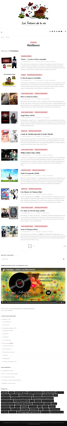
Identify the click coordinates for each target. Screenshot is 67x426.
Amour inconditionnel (35, 392)
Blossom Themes (49, 422)
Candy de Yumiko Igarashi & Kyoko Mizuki (37, 134)
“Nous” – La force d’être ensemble (33, 59)
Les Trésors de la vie (33, 23)
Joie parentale (5, 406)
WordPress (61, 422)
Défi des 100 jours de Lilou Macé (21, 398)
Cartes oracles (37, 395)
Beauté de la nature (60, 392)
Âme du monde (45, 412)
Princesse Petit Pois (26, 61)
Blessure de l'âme (26, 395)
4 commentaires (45, 98)
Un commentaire (46, 136)
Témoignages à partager (34, 74)
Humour (47, 404)
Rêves (40, 409)
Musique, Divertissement (9, 361)
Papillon (24, 406)
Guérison (38, 401)
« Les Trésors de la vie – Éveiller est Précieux (23, 308)
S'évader (5, 337)
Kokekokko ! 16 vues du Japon (9, 383)
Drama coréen (6, 398)
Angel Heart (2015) (28, 115)
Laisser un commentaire (50, 61)
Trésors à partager (40, 93)
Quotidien (52, 406)
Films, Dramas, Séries (27, 93)
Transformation (12, 412)
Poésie (39, 406)
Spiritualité (46, 409)
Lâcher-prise (17, 406)
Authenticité (49, 392)
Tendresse (5, 412)
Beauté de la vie (5, 395)
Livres (4, 355)
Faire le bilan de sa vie (7, 401)
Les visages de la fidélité (7, 370)
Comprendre (6, 321)
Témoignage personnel (28, 412)
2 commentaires (45, 117)
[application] (33, 286)
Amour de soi (20, 393)
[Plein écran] (63, 302)
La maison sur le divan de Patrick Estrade (11, 380)
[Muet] (61, 302)
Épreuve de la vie (57, 412)
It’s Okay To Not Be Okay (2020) (33, 211)
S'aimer (23, 74)
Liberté (12, 406)
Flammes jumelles (22, 401)
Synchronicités (54, 409)
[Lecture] (2, 302)
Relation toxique (16, 409)
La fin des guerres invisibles (31, 78)
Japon (54, 404)
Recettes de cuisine (6, 409)
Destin (55, 395)
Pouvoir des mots (33, 406)
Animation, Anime (26, 170)
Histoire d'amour (8, 404)
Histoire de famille (23, 404)
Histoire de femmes (38, 403)
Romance (25, 409)
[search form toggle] (65, 31)
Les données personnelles (34, 424)
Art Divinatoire (6, 349)
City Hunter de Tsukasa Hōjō (31, 192)
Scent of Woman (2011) (29, 229)
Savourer (5, 325)
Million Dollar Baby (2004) (30, 153)
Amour (11, 392)
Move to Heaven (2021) (29, 97)
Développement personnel (42, 398)
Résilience (34, 409)
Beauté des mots (14, 395)
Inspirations (4, 319)
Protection (45, 406)
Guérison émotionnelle (47, 401)
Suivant (64, 246)
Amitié (5, 392)
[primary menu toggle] (2, 32)
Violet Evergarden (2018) (30, 173)
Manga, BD (24, 188)
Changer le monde (26, 56)
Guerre (31, 401)
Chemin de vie (47, 395)
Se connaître (6, 340)
